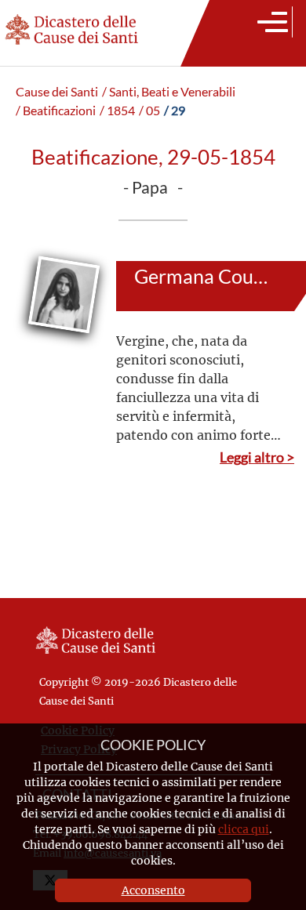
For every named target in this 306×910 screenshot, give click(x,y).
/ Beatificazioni (56, 110)
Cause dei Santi (57, 92)
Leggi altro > (257, 457)
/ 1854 (117, 110)
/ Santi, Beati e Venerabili (168, 92)
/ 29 (174, 110)
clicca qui (243, 828)
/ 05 (149, 110)
